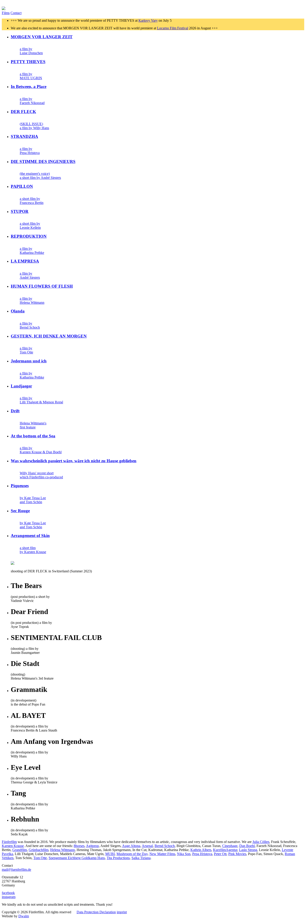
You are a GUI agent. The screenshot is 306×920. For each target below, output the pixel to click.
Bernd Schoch (165, 846)
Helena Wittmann (62, 850)
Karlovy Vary (148, 20)
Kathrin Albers (200, 850)
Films (6, 13)
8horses (79, 846)
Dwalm (23, 916)
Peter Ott (220, 854)
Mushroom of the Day (132, 854)
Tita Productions (118, 858)
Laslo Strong (248, 850)
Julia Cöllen (260, 842)
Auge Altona (131, 846)
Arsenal (147, 846)
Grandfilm (19, 850)
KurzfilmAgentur (225, 850)
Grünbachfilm (38, 850)
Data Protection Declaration (96, 912)
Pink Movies (237, 854)
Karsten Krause (13, 846)
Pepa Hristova (202, 854)
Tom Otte (40, 858)
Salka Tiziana (141, 858)
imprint (122, 912)
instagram (8, 897)
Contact (16, 13)
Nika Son (183, 854)
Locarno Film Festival (172, 28)
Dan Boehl (247, 846)
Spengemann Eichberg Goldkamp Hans (77, 858)
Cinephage (229, 846)
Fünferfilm (9, 842)
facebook (8, 893)
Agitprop (92, 846)
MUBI (110, 854)
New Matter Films (162, 854)
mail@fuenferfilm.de (16, 869)
